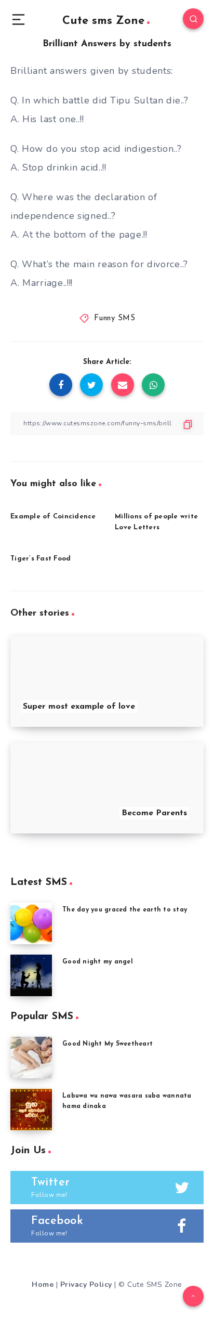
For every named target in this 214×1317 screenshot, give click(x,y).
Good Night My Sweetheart (107, 1044)
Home (43, 1284)
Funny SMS (115, 318)
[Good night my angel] (31, 975)
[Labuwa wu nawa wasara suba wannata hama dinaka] (31, 1109)
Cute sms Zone (103, 21)
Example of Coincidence (53, 516)
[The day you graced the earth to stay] (31, 923)
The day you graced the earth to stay (124, 910)
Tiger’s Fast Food (40, 558)
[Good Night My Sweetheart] (31, 1057)
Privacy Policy (86, 1284)
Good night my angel (97, 962)
